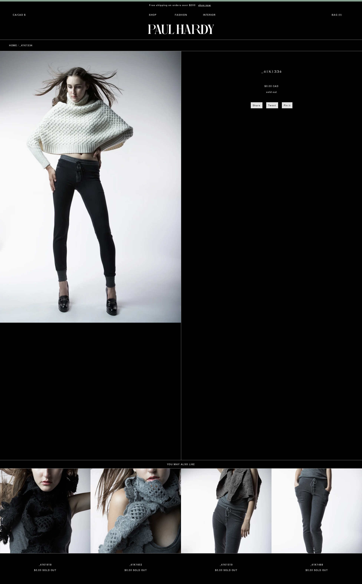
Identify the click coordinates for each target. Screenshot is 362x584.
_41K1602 (135, 564)
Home (13, 45)
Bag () (337, 14)
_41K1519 (226, 564)
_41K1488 (316, 564)
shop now (204, 5)
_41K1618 (45, 564)
